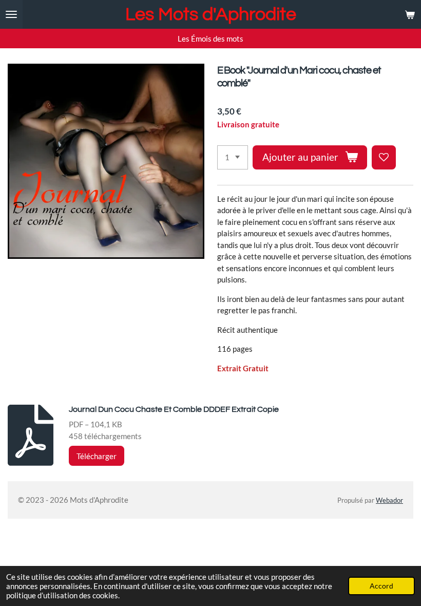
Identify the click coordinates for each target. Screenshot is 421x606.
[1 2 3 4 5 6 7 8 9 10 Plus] (232, 157)
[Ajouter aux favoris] (384, 157)
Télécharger (96, 456)
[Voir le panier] (409, 14)
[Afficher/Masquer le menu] (11, 14)
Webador (389, 500)
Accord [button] (381, 586)
